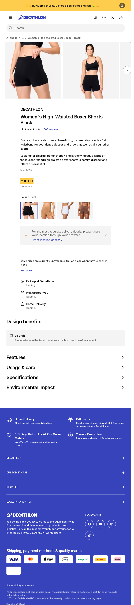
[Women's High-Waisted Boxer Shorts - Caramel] (33, 70)
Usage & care (20, 367)
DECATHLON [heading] (13, 457)
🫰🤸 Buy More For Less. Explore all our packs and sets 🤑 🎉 (62, 5)
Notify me (26, 270)
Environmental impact (30, 387)
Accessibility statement (20, 585)
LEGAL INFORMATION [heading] (19, 501)
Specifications (22, 377)
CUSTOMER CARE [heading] (16, 472)
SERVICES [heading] (12, 487)
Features (15, 357)
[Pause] (122, 5)
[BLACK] (29, 210)
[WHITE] (66, 210)
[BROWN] (47, 210)
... (23, 37)
